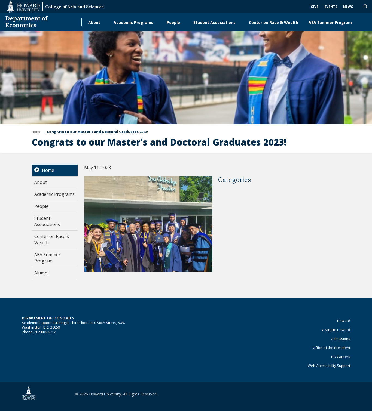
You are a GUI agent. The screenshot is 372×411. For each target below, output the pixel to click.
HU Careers (340, 356)
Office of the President (331, 347)
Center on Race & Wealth (273, 22)
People (173, 22)
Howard (343, 320)
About (94, 22)
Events (330, 6)
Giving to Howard (336, 329)
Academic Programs (133, 22)
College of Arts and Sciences (74, 7)
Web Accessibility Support (329, 365)
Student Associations (214, 22)
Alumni (41, 273)
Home (48, 170)
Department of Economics (26, 22)
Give (314, 6)
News (348, 6)
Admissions (340, 338)
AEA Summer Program (330, 22)
